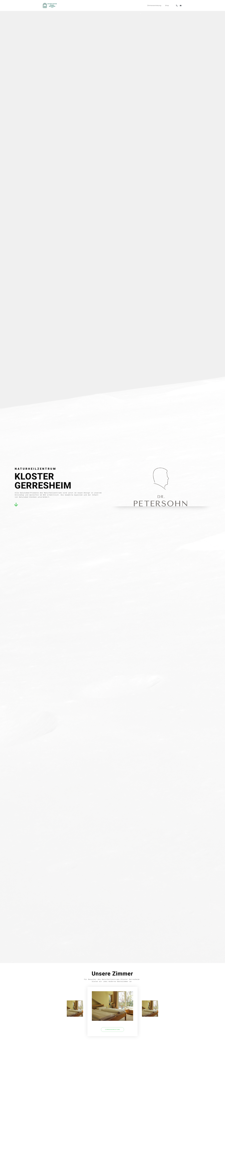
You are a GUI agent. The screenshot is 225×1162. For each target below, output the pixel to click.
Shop (167, 5)
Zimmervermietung (154, 5)
